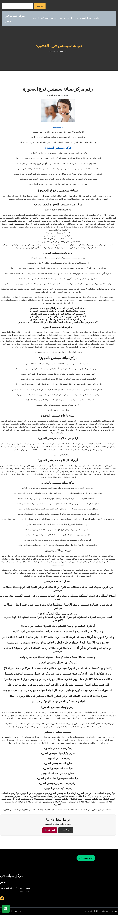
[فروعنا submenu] (77, 18)
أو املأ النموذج (65, 830)
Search (40, 6)
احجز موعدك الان (86, 858)
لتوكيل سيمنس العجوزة (58, 147)
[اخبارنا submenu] (98, 18)
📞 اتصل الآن (50, 830)
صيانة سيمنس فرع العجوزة (59, 45)
